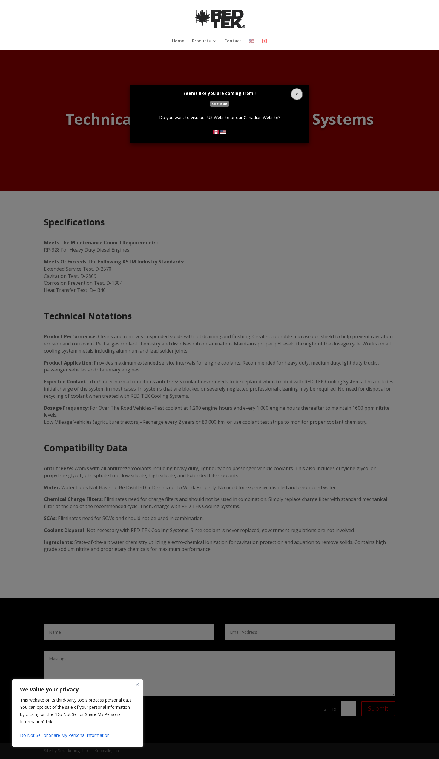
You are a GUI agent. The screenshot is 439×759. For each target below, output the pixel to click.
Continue (219, 104)
